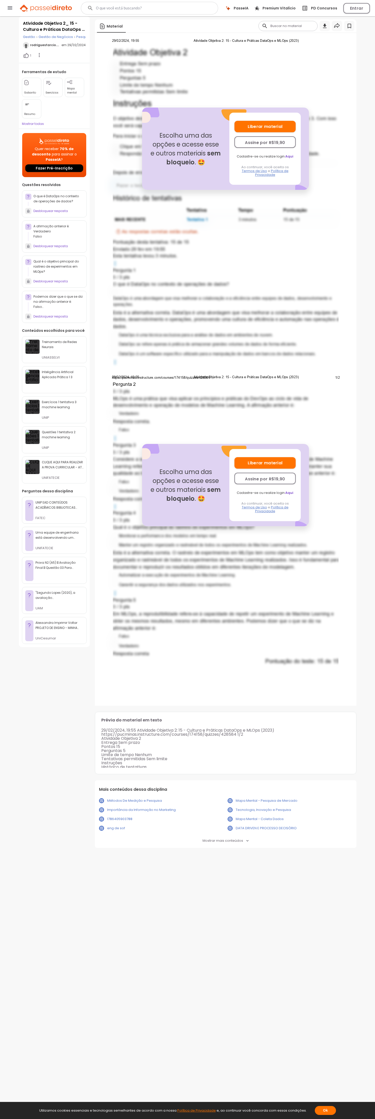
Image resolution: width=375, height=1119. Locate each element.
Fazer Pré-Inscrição (54, 168)
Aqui (289, 156)
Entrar (356, 8)
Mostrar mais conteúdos (223, 840)
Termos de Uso (254, 170)
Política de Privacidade (272, 172)
